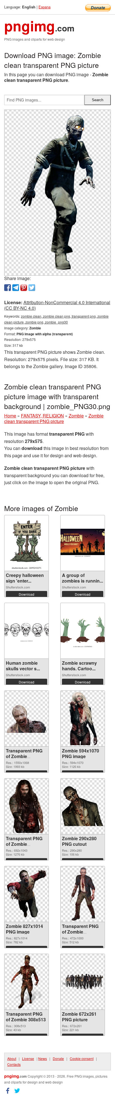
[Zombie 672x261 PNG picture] (82, 982)
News (42, 1058)
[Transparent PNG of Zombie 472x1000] (82, 894)
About (11, 1058)
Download (26, 594)
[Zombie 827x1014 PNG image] (26, 894)
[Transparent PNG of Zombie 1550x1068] (26, 718)
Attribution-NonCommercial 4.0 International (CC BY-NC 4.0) (57, 305)
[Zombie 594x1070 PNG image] (82, 718)
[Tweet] (31, 287)
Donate (58, 1058)
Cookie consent (82, 1058)
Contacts (14, 1064)
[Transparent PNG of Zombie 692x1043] (26, 806)
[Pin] (23, 287)
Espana (45, 7)
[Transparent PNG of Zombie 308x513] (26, 981)
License (28, 1058)
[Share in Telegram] (15, 287)
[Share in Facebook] (7, 287)
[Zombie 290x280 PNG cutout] (82, 806)
